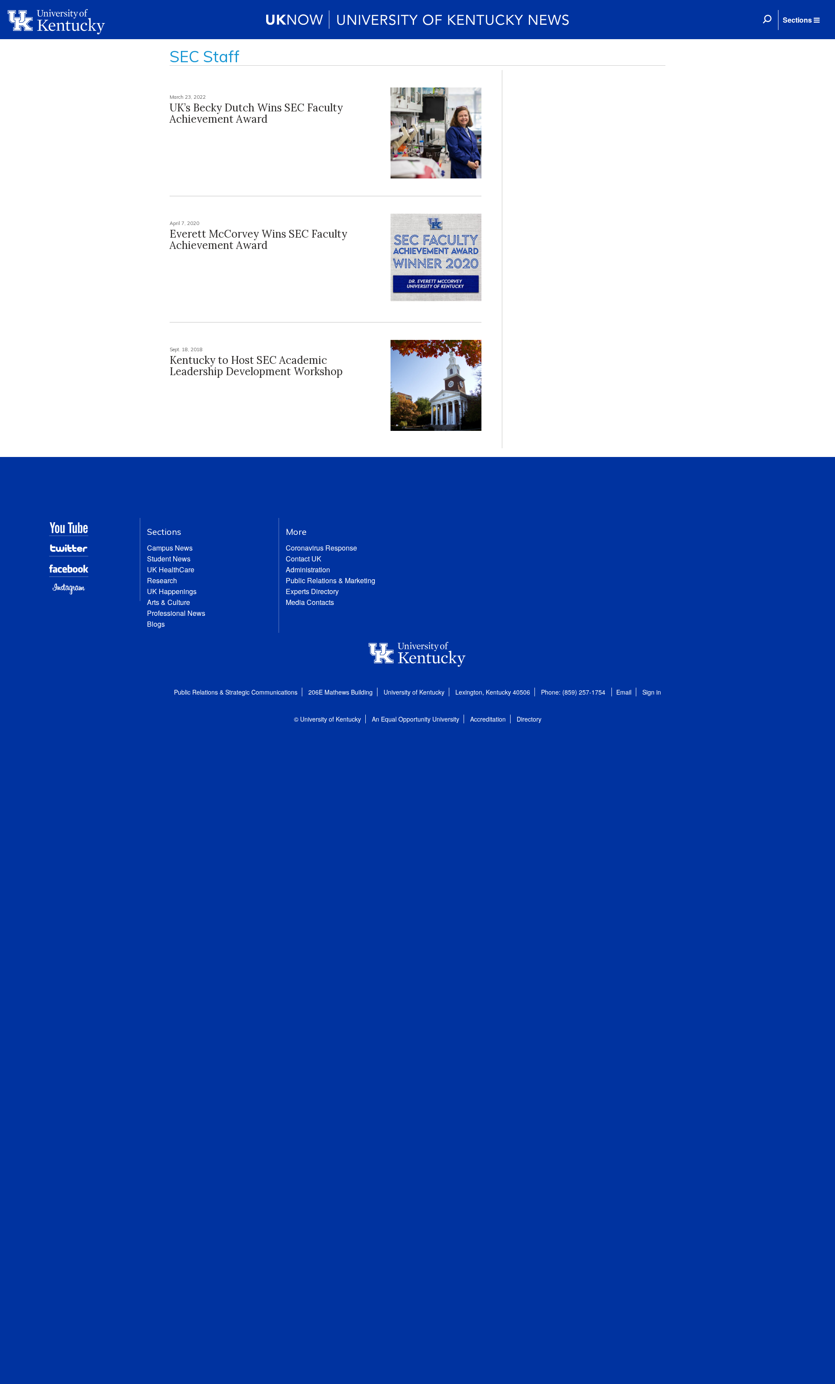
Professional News (176, 613)
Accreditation (488, 719)
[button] (801, 20)
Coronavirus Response (321, 548)
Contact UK (303, 559)
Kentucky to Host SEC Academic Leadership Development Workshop (256, 365)
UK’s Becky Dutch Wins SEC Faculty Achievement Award (256, 113)
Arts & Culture (168, 602)
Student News (168, 559)
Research (162, 580)
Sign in (651, 692)
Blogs (156, 624)
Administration (308, 569)
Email (623, 692)
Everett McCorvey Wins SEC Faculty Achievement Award (258, 239)
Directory (529, 719)
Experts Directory (312, 591)
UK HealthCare (170, 569)
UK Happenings (172, 591)
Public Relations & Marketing (330, 580)
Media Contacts (310, 602)
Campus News (170, 548)
